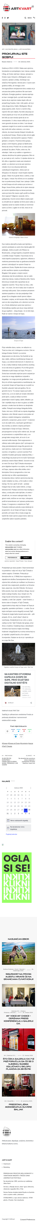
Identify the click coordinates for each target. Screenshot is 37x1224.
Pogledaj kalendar (11, 834)
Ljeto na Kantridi (24, 49)
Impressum (6, 1164)
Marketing (6, 1167)
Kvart (16, 969)
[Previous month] (6, 788)
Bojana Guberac (7, 62)
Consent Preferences (27, 1219)
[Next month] (30, 788)
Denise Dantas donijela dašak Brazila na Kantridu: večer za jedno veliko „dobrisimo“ (19, 1193)
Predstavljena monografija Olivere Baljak (18, 1106)
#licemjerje (24, 743)
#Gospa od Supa (14, 743)
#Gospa (4, 743)
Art (3, 49)
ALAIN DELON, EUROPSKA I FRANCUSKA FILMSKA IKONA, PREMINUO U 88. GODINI (10, 760)
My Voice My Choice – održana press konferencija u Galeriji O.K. (18, 1019)
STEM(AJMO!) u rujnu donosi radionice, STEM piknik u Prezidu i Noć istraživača (18, 1199)
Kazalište (11, 1101)
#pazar (30, 743)
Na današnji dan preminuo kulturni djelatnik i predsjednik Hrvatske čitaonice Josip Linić (27, 759)
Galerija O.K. (16, 1011)
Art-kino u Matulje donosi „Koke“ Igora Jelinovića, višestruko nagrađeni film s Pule (18, 1188)
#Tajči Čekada (7, 746)
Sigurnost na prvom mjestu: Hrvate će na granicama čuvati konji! (18, 976)
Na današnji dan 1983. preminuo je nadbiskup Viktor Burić (17, 1182)
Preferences (12, 557)
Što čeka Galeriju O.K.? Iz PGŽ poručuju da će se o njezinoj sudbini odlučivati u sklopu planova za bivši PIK (18, 1063)
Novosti (22, 969)
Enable (26, 557)
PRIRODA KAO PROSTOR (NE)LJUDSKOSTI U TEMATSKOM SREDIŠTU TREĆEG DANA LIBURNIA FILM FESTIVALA (18, 1176)
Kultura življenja (11, 49)
